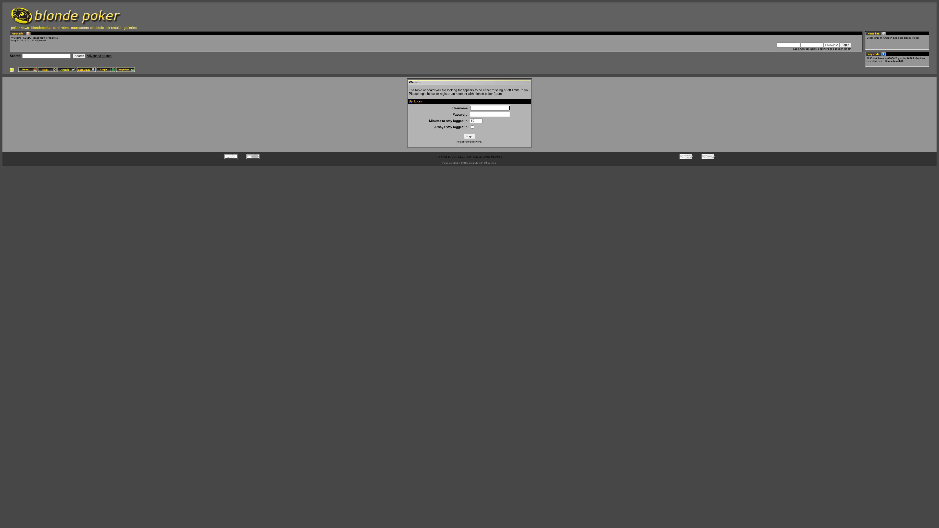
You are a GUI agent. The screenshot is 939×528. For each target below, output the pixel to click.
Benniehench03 (894, 61)
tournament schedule (87, 28)
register (53, 37)
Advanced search (99, 56)
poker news (20, 28)
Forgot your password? (469, 141)
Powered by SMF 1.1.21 (451, 156)
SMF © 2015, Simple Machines (484, 156)
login (42, 37)
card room (61, 28)
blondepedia (40, 28)
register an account (453, 94)
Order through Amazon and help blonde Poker (893, 37)
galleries (130, 28)
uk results (113, 28)
